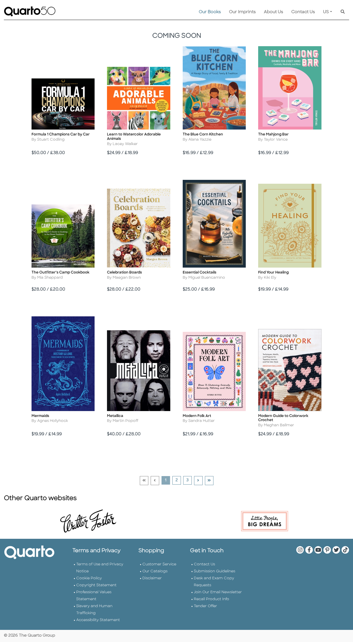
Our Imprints (242, 12)
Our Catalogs (154, 571)
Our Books (210, 12)
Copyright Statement (96, 585)
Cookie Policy (89, 578)
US (326, 12)
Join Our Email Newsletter (218, 592)
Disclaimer (152, 578)
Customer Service (159, 564)
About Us (273, 12)
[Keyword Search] (342, 12)
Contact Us (303, 12)
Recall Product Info (211, 599)
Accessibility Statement (98, 620)
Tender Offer (205, 606)
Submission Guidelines (214, 571)
